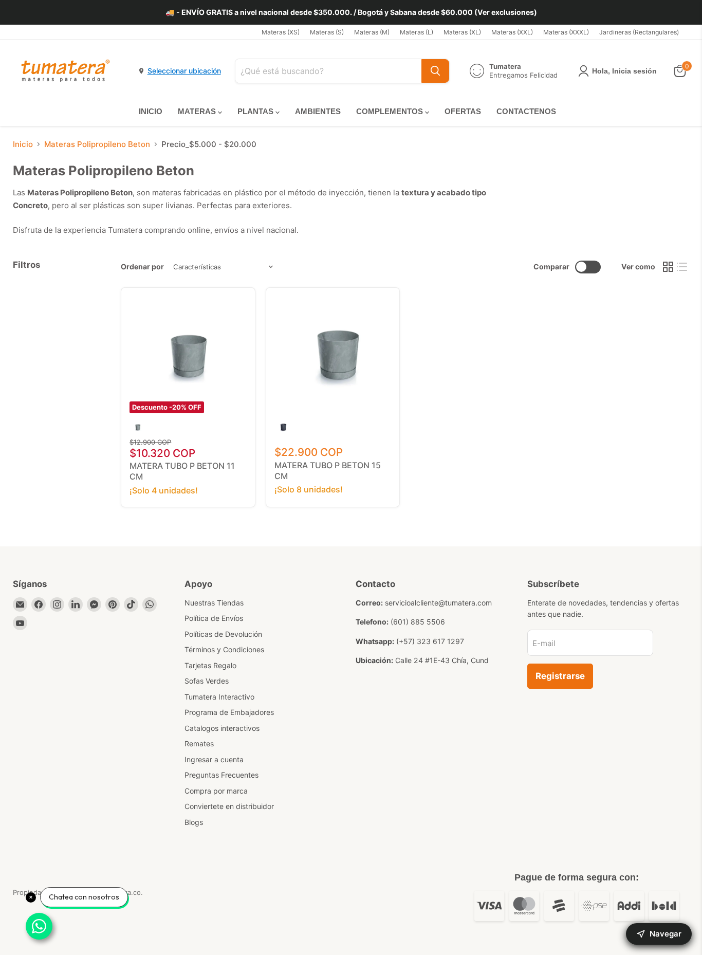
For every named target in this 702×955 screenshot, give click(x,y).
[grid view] (668, 267)
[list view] (682, 267)
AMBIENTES (318, 111)
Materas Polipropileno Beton (97, 144)
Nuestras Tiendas (214, 602)
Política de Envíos (213, 618)
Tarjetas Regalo (210, 665)
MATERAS (198, 111)
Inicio (23, 144)
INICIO (150, 111)
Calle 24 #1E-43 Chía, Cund (442, 660)
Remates (199, 743)
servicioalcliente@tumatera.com (438, 602)
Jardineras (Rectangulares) (639, 32)
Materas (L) (416, 32)
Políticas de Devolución (223, 634)
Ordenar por (142, 267)
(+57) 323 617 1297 (430, 641)
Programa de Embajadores (229, 712)
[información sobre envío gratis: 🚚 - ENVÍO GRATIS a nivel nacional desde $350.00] (351, 12)
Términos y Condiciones (224, 649)
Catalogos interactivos (222, 728)
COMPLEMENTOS (390, 111)
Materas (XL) (462, 32)
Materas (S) (327, 32)
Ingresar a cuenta (214, 759)
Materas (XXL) (512, 32)
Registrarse (560, 676)
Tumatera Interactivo (219, 696)
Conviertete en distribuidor (229, 806)
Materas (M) (372, 32)
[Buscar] (435, 71)
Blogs (193, 822)
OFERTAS (463, 111)
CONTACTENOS (526, 111)
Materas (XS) (281, 32)
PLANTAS (256, 111)
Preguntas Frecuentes (221, 774)
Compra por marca (216, 790)
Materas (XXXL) (566, 32)
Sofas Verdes (206, 680)
